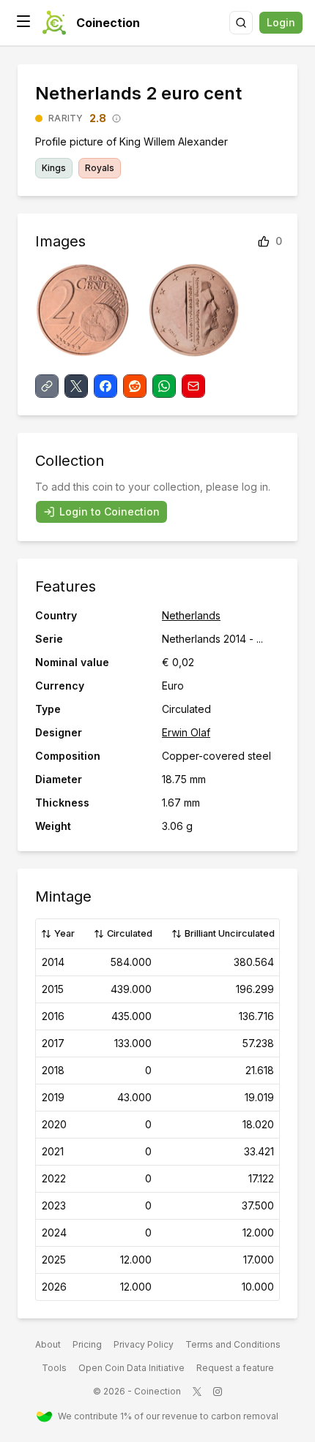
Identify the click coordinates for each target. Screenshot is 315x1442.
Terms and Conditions (233, 1344)
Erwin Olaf (186, 732)
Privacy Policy (144, 1344)
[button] (23, 21)
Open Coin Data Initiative (131, 1367)
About (48, 1344)
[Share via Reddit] (135, 386)
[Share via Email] (193, 386)
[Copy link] (47, 386)
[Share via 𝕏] (76, 386)
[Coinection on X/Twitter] (197, 1391)
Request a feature (235, 1367)
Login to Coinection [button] (109, 511)
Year (64, 933)
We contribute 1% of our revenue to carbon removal (168, 1416)
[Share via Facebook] (105, 386)
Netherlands (191, 615)
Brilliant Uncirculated (230, 933)
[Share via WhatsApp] (164, 386)
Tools (54, 1367)
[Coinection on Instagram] (217, 1391)
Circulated (129, 933)
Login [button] (281, 22)
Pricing (87, 1344)
